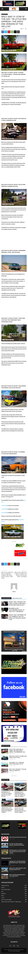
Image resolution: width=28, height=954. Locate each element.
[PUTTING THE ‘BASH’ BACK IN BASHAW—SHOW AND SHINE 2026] (4, 845)
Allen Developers (16, 951)
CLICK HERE (4, 505)
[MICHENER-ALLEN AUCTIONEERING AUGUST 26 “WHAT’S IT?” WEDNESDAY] (4, 610)
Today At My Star (8, 12)
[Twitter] (5, 31)
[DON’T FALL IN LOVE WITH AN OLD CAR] (4, 839)
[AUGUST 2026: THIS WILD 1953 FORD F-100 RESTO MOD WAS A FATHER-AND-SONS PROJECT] (4, 603)
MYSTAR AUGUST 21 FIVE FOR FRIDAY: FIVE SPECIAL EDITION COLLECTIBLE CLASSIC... (17, 852)
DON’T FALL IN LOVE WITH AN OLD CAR (17, 837)
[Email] (15, 31)
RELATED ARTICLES (6, 598)
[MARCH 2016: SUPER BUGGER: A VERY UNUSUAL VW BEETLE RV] (4, 870)
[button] (2, 9)
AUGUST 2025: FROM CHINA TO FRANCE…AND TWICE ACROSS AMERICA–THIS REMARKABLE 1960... (17, 751)
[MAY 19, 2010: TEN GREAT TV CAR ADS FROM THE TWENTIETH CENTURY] (4, 771)
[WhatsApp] (12, 31)
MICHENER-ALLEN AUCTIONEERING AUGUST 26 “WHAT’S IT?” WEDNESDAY (16, 610)
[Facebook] (2, 31)
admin (4, 28)
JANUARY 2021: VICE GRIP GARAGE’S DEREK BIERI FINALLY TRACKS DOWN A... (17, 863)
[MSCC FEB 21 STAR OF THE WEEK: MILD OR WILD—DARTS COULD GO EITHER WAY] (4, 758)
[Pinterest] (9, 31)
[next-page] (4, 623)
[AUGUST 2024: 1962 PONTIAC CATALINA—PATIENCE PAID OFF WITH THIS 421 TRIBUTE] (21, 803)
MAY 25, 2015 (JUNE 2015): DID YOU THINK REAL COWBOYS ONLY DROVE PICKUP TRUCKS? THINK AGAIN (7, 575)
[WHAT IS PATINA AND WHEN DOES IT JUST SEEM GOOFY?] (4, 876)
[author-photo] (14, 589)
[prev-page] (2, 623)
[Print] (18, 31)
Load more (13, 775)
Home (2, 12)
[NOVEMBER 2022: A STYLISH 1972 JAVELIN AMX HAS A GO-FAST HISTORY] (7, 787)
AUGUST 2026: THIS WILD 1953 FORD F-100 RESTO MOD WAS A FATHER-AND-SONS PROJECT (17, 603)
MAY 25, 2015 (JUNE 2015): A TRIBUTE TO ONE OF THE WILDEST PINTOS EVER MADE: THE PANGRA (20, 574)
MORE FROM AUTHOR (17, 598)
